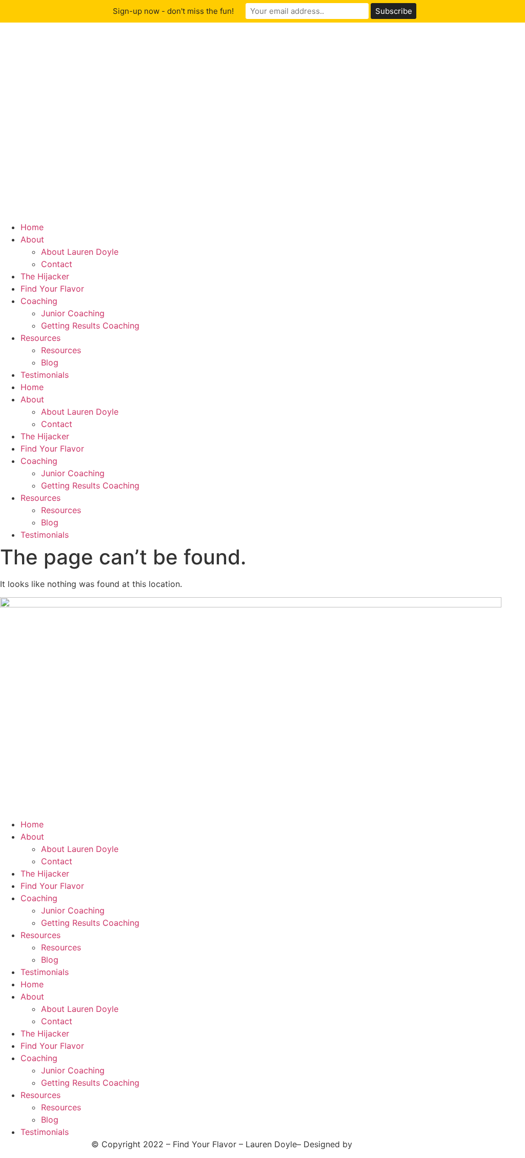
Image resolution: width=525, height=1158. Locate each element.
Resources (40, 338)
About (32, 239)
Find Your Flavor (52, 288)
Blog (49, 362)
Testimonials (45, 375)
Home (32, 227)
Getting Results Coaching (90, 325)
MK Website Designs (394, 1144)
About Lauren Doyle (79, 252)
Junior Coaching (73, 313)
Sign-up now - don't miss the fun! (173, 11)
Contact (56, 264)
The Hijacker (45, 276)
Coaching (39, 301)
